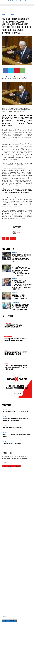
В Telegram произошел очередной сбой (15, 411)
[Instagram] (7, 238)
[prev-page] (2, 446)
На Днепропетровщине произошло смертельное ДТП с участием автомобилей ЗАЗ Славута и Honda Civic (16, 584)
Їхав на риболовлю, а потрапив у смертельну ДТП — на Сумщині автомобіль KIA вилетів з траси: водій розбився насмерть (17, 594)
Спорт (5, 416)
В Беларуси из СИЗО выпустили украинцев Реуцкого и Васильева (19, 296)
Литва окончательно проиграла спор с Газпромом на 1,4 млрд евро (14, 499)
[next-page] (3, 446)
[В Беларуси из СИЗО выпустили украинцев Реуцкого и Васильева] (6, 295)
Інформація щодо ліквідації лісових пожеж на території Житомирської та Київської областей (16, 589)
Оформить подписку (11, 466)
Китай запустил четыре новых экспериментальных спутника (11, 559)
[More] (28, 70)
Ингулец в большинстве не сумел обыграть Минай (16, 435)
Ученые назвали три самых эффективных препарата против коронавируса (14, 563)
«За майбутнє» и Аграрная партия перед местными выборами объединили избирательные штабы (20, 306)
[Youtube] (14, 238)
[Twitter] (11, 70)
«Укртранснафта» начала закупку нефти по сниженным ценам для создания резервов (15, 579)
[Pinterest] (17, 70)
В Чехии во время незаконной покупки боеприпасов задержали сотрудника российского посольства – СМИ (21, 258)
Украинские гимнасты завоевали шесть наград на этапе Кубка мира (15, 419)
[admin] (14, 232)
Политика (12, 14)
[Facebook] (5, 70)
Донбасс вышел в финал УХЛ (12, 443)
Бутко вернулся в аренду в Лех (12, 427)
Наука (5, 409)
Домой (4, 14)
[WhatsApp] (22, 70)
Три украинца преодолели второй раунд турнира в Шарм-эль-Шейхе (14, 490)
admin (19, 232)
